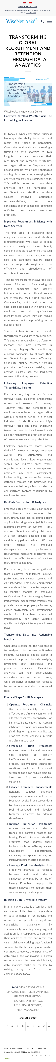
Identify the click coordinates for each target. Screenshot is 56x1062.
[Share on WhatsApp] (17, 1026)
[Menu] (48, 21)
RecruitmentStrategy (27, 1000)
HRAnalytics (41, 991)
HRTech (36, 996)
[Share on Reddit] (44, 1026)
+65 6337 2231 (31, 13)
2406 (22, 987)
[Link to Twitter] (45, 1055)
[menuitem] (24, 3)
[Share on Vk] (38, 1026)
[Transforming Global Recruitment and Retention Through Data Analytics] (28, 91)
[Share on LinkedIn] (28, 1026)
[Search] (41, 21)
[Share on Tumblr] (33, 1026)
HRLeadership (22, 996)
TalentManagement (28, 1009)
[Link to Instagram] (41, 1055)
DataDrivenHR (35, 987)
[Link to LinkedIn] (32, 1055)
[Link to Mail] (50, 1055)
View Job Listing (27, 6)
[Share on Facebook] (7, 1026)
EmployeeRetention (19, 991)
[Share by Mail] (49, 1026)
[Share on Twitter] (12, 1026)
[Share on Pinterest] (22, 1026)
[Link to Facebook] (37, 1055)
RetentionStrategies (27, 1005)
